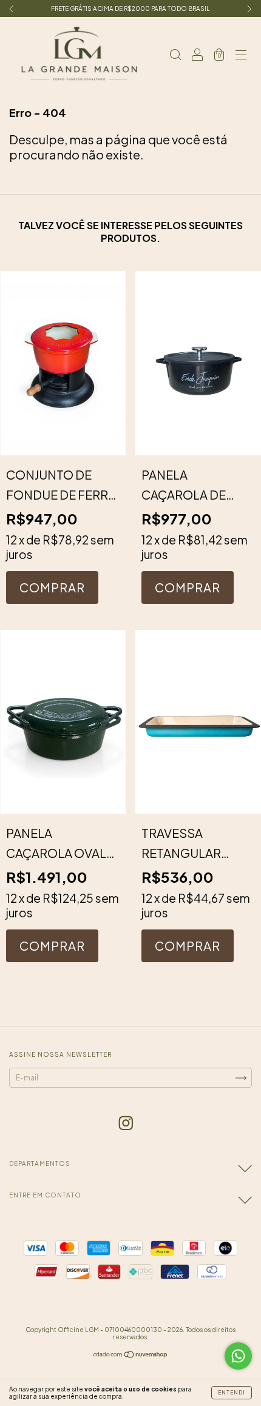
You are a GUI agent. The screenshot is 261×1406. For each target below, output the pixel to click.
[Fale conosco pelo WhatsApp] (238, 1356)
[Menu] (241, 54)
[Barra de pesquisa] (175, 54)
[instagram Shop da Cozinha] (126, 1122)
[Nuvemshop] (131, 1356)
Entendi (231, 1393)
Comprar (187, 587)
